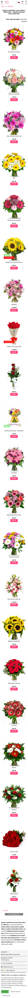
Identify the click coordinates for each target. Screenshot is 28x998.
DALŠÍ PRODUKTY (14, 914)
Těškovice (10, 6)
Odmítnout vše (6, 995)
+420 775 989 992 (7, 963)
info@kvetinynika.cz (7, 967)
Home (3, 6)
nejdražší (24, 21)
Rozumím (4, 991)
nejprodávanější (14, 19)
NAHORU (5, 910)
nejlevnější (23, 19)
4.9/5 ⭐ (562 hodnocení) (8, 970)
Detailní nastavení (15, 991)
